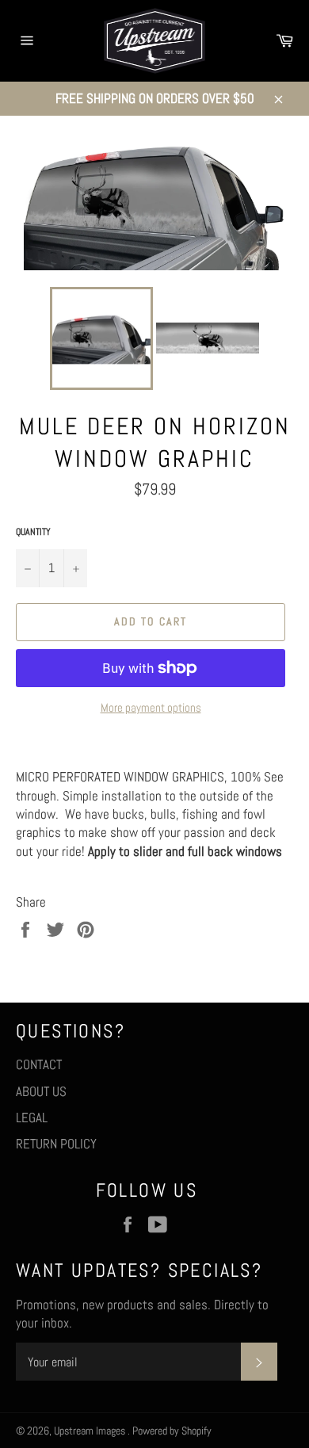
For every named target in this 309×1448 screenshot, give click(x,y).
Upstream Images (91, 1431)
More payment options (151, 707)
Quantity (33, 531)
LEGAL (32, 1117)
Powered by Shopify (172, 1431)
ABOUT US (41, 1091)
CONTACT (39, 1064)
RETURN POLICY (56, 1143)
